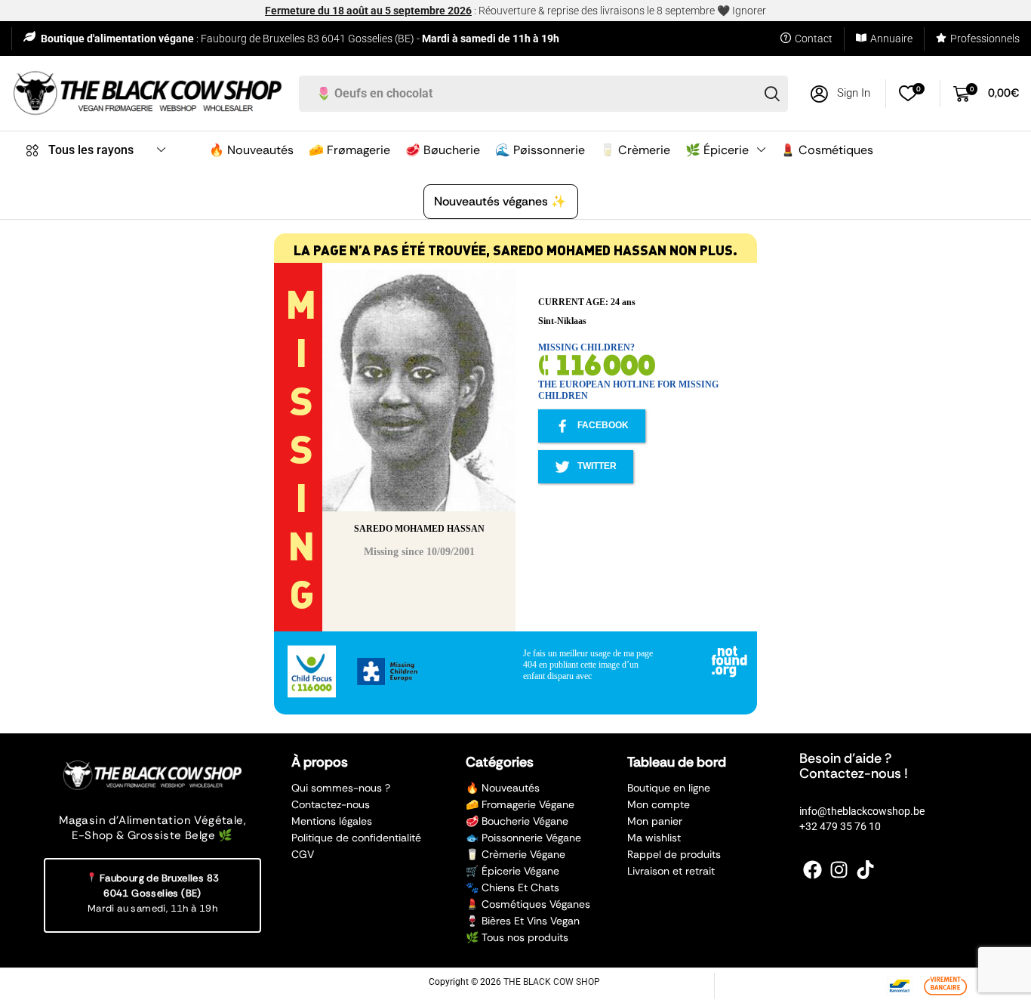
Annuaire (891, 38)
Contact (813, 38)
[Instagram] (839, 869)
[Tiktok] (865, 869)
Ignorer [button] (749, 11)
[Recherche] (772, 93)
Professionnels (985, 38)
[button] (840, 94)
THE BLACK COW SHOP (551, 982)
